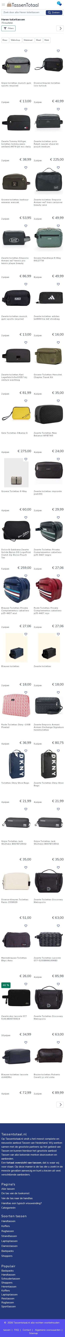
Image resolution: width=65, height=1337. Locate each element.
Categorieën (8, 1208)
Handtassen (8, 1221)
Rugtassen (7, 1231)
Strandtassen (9, 1236)
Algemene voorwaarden (47, 1330)
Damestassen (9, 1246)
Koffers (5, 1226)
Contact (27, 1330)
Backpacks (7, 1251)
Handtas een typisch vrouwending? (21, 1203)
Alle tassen (8, 1189)
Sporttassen (8, 1306)
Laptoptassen (9, 1241)
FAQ (16, 1330)
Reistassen (7, 1298)
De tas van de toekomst (15, 1193)
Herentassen (8, 1286)
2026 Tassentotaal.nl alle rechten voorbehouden (34, 1322)
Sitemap (33, 1333)
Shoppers (7, 1256)
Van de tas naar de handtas (17, 1198)
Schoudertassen (10, 1278)
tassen (6, 1330)
